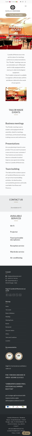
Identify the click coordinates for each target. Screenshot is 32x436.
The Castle (8, 309)
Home (7, 306)
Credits (18, 433)
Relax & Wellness (10, 313)
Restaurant (8, 327)
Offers (7, 334)
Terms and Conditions (11, 337)
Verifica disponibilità (16, 15)
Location (8, 340)
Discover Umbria (10, 330)
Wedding (8, 316)
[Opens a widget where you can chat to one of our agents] (26, 433)
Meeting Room (9, 320)
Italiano (14, 1)
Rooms (7, 323)
